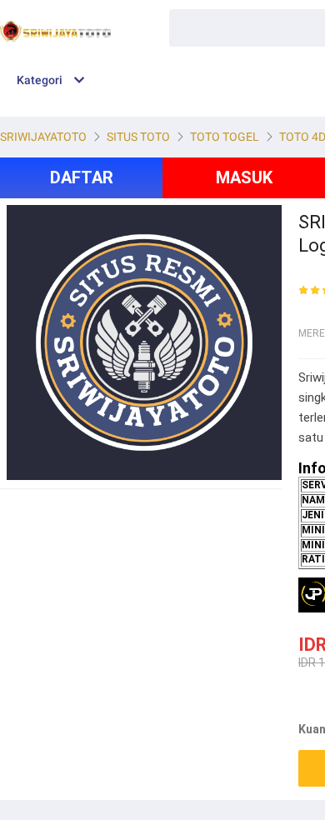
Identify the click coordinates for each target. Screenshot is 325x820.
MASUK (244, 178)
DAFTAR (81, 178)
